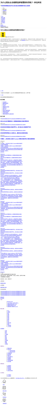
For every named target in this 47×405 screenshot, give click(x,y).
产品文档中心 (10, 356)
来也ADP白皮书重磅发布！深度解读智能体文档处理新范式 (14, 121)
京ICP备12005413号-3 (20, 378)
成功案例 (3, 18)
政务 (6, 331)
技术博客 (9, 354)
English (1, 25)
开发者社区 (9, 353)
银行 (8, 313)
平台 (2, 16)
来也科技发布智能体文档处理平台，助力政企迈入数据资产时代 (15, 127)
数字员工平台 (10, 301)
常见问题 (9, 361)
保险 (8, 314)
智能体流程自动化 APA (12, 304)
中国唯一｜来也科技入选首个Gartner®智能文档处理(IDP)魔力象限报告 (17, 138)
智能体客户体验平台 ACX (12, 306)
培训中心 (9, 355)
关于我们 (3, 22)
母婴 (6, 342)
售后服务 (9, 357)
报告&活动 (9, 348)
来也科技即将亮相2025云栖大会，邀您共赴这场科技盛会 (14, 133)
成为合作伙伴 (12, 351)
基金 (8, 315)
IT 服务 (6, 334)
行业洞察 (9, 369)
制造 (8, 316)
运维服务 (9, 359)
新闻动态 (3, 21)
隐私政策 (2, 297)
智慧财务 (23, 40)
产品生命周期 (10, 360)
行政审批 (9, 325)
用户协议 (2, 298)
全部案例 (9, 365)
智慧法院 (9, 322)
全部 (6, 330)
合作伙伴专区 (12, 350)
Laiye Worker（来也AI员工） (13, 302)
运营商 (8, 311)
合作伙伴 (9, 349)
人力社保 (9, 326)
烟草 (8, 324)
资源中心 (3, 20)
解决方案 (3, 17)
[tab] (23, 16)
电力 (8, 310)
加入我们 (9, 376)
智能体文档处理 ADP (11, 305)
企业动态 (9, 368)
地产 (8, 321)
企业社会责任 (10, 370)
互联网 (6, 340)
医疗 (8, 320)
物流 (8, 319)
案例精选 (9, 366)
